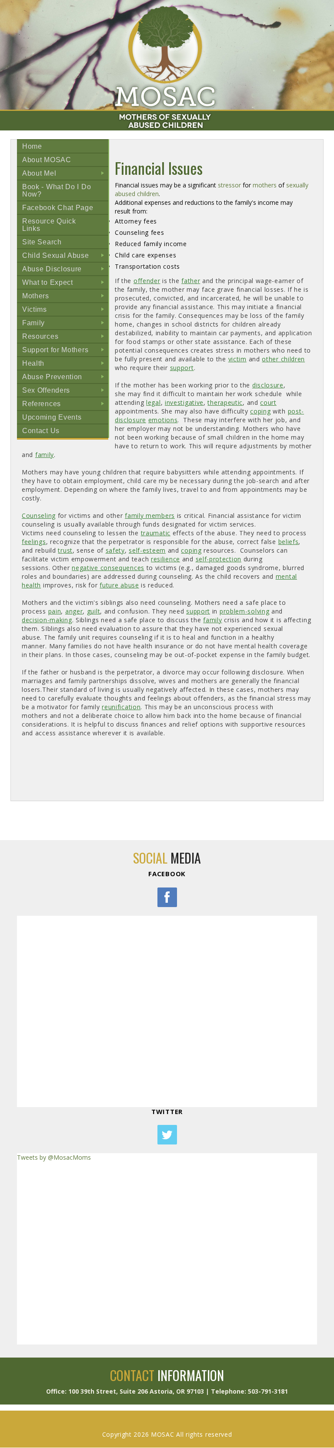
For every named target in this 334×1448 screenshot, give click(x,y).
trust (65, 550)
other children (283, 359)
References (65, 405)
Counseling (39, 515)
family (44, 454)
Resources (65, 338)
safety (115, 550)
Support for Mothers (65, 351)
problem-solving (245, 611)
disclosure (268, 385)
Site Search (42, 242)
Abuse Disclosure (65, 270)
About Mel (65, 175)
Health (65, 365)
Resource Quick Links (49, 224)
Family (65, 324)
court (268, 402)
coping (260, 411)
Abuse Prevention (65, 378)
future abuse (119, 585)
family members (150, 515)
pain (54, 611)
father (190, 281)
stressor (229, 185)
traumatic (155, 533)
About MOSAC (46, 159)
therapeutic (225, 402)
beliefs (288, 541)
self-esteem (147, 550)
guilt (93, 611)
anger (74, 611)
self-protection (219, 559)
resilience (165, 559)
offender (147, 281)
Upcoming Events (52, 417)
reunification (121, 707)
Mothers (65, 297)
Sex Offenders (65, 392)
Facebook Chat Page (58, 207)
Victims (65, 311)
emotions (163, 420)
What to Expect (65, 284)
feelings (34, 541)
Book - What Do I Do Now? (56, 190)
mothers (265, 185)
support (182, 368)
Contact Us (41, 430)
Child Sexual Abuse (65, 257)
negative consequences (108, 568)
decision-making (47, 620)
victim (237, 359)
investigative (184, 402)
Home (32, 146)
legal (153, 402)
